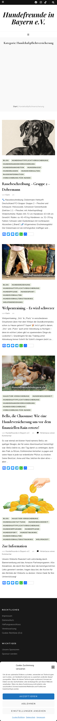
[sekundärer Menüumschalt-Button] (3, 2)
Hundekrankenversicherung (19, 164)
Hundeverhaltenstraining (18, 299)
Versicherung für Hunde (17, 178)
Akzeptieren (28, 696)
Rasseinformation (13, 174)
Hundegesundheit (42, 396)
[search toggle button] (53, 2)
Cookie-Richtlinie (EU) (12, 632)
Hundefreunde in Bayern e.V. (28, 18)
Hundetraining (28, 532)
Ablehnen (28, 703)
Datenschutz (30, 717)
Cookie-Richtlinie (18, 717)
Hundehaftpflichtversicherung (30, 160)
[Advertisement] (28, 75)
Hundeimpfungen (12, 529)
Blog (6, 160)
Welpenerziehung (13, 302)
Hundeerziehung (21, 285)
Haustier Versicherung (16, 396)
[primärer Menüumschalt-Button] (28, 35)
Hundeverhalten (30, 171)
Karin (8, 195)
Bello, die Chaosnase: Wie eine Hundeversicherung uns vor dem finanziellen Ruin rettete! (26, 421)
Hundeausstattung (14, 522)
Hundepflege (10, 292)
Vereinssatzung (9, 628)
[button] (53, 667)
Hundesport (28, 292)
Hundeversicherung (14, 407)
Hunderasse (34, 167)
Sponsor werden (9, 653)
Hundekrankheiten (13, 167)
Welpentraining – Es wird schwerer (28, 308)
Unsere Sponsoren (10, 649)
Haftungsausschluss (11, 624)
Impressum (41, 717)
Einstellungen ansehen (28, 711)
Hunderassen (10, 171)
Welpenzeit (42, 539)
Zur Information (14, 546)
